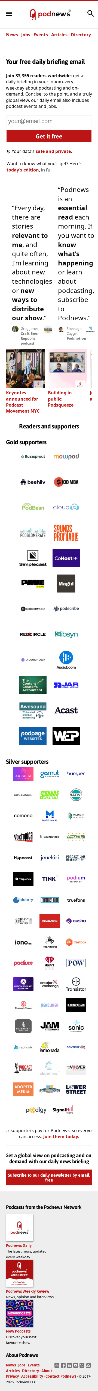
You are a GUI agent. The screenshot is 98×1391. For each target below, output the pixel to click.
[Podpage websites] (33, 746)
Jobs (25, 35)
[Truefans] (76, 908)
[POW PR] (76, 971)
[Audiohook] (33, 670)
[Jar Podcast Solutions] (66, 695)
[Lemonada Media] (49, 1055)
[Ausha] (76, 929)
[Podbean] (33, 518)
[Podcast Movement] (76, 866)
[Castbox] (76, 950)
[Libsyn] (66, 645)
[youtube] (76, 1367)
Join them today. (61, 1136)
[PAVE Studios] (33, 594)
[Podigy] (36, 1118)
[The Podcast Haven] (49, 908)
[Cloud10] (66, 518)
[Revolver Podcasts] (76, 1076)
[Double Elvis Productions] (76, 1013)
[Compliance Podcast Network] (23, 929)
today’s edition (23, 170)
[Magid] (66, 594)
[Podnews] (32, 15)
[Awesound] (33, 721)
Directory (81, 35)
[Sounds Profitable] (66, 543)
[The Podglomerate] (33, 543)
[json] (82, 1367)
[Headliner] (49, 1013)
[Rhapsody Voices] (23, 1013)
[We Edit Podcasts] (66, 746)
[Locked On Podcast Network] (76, 845)
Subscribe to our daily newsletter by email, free (49, 1177)
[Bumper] (76, 782)
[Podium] (76, 887)
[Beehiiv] (33, 492)
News (12, 35)
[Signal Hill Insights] (63, 1118)
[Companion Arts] (49, 929)
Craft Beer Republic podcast (30, 338)
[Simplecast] (33, 569)
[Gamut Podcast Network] (49, 782)
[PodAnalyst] (49, 950)
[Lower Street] (76, 1097)
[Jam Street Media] (49, 1034)
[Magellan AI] (49, 824)
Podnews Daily (19, 1245)
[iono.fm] (23, 950)
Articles (59, 35)
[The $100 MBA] (66, 492)
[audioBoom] (66, 670)
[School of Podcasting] (49, 1097)
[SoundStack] (49, 845)
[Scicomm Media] (33, 619)
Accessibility (32, 1376)
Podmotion (76, 338)
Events (40, 35)
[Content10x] (76, 1055)
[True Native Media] (76, 803)
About (46, 1370)
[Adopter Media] (23, 1097)
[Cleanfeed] (49, 1076)
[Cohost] (66, 569)
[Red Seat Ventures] (76, 824)
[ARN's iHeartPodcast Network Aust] (49, 971)
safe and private (53, 151)
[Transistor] (76, 992)
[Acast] (66, 721)
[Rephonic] (23, 1055)
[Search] (90, 16)
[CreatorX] (49, 992)
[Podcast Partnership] (23, 1076)
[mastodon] (57, 1367)
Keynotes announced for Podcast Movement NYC (22, 402)
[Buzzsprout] (33, 467)
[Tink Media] (49, 887)
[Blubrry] (23, 908)
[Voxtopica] (23, 845)
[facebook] (64, 1367)
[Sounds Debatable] (49, 803)
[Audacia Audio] (23, 782)
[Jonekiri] (49, 866)
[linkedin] (70, 1367)
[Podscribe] (66, 619)
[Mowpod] (66, 467)
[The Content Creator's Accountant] (33, 695)
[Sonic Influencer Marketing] (76, 1034)
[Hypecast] (23, 866)
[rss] (89, 1367)
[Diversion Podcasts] (23, 1034)
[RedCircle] (33, 645)
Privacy (12, 1376)
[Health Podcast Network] (23, 992)
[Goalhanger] (23, 803)
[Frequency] (23, 887)
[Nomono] (23, 824)
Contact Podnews (60, 1376)
